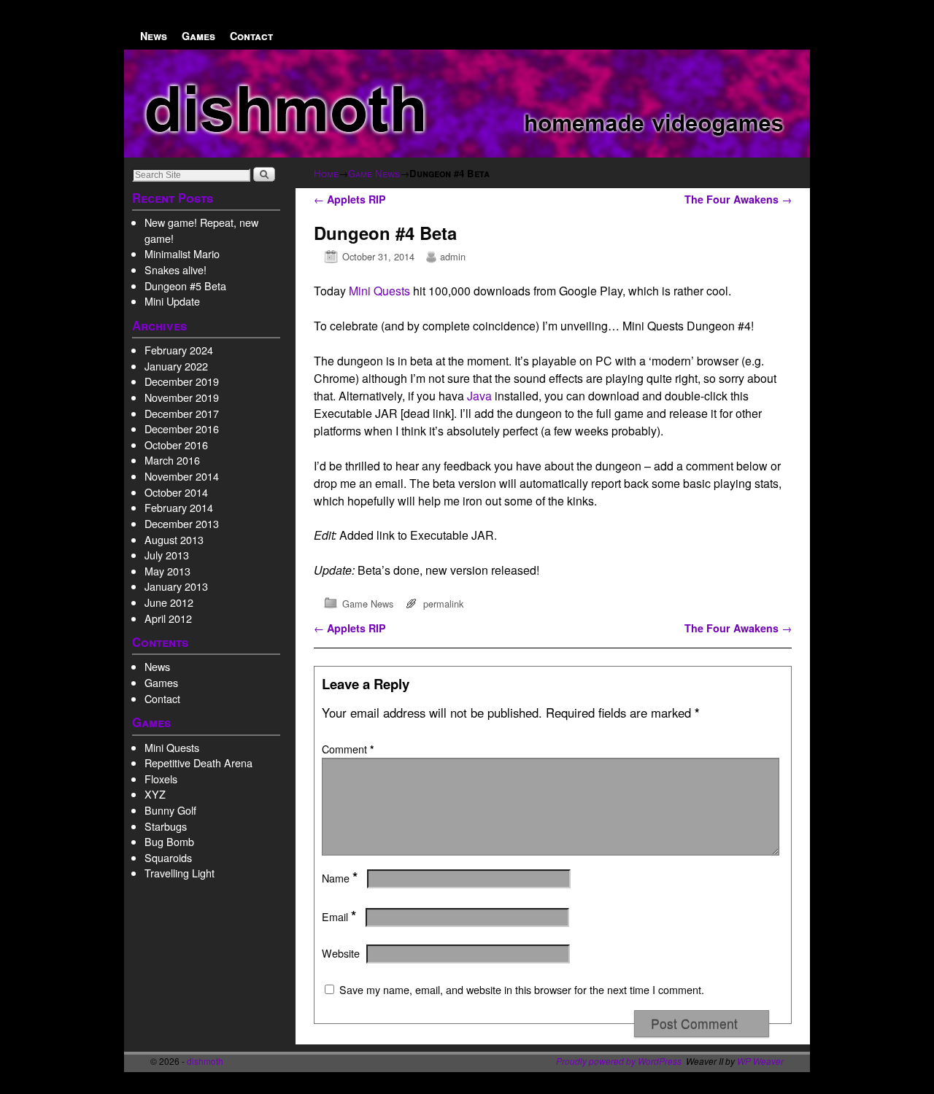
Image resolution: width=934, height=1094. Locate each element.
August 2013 (174, 539)
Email (339, 916)
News (153, 35)
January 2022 (176, 365)
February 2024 (178, 349)
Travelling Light (179, 872)
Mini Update (172, 301)
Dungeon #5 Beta (185, 285)
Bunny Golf (170, 810)
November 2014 (181, 476)
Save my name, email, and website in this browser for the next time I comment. (521, 989)
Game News (374, 173)
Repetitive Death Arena (198, 762)
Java (479, 395)
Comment (348, 749)
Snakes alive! (175, 269)
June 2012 (168, 602)
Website (341, 953)
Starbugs (165, 826)
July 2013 (166, 554)
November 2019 (181, 397)
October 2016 (176, 444)
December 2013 (181, 523)
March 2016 (172, 460)
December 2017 (181, 413)
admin (453, 256)
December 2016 (181, 428)
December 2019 (181, 381)
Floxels (160, 778)
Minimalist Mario (182, 253)
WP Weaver (760, 1061)
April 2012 (168, 618)
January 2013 (176, 586)
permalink (443, 603)
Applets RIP (350, 199)
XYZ (155, 794)
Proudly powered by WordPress (619, 1061)
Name (340, 878)
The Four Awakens (738, 199)
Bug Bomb (169, 841)
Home (326, 173)
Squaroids (168, 857)
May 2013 (167, 570)
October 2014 (176, 492)
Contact (251, 35)
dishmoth (205, 1061)
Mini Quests (171, 747)
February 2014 (178, 507)
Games (198, 35)
